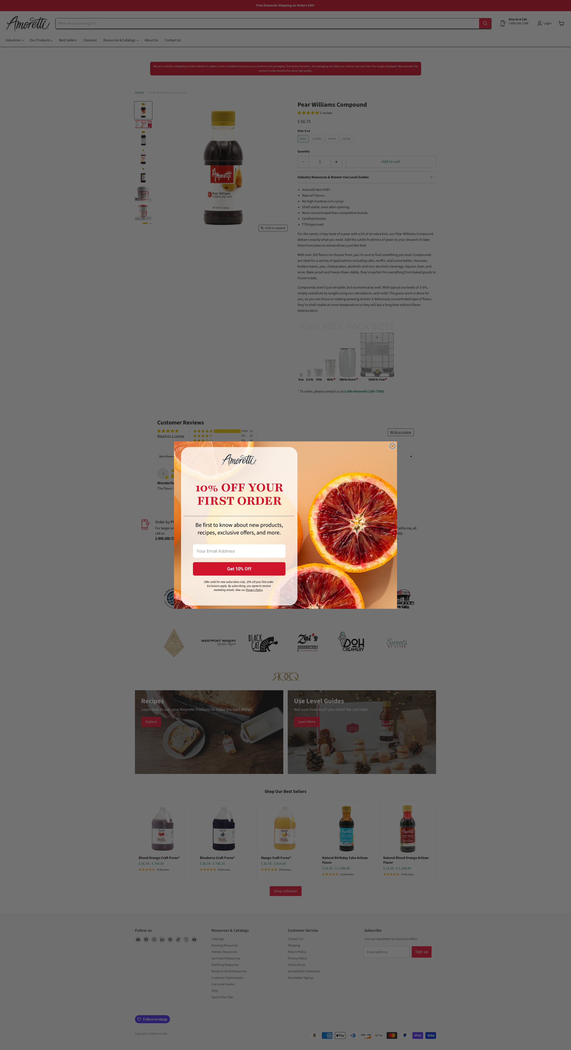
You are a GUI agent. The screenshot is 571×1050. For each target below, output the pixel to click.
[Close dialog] (392, 446)
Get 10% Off (239, 569)
